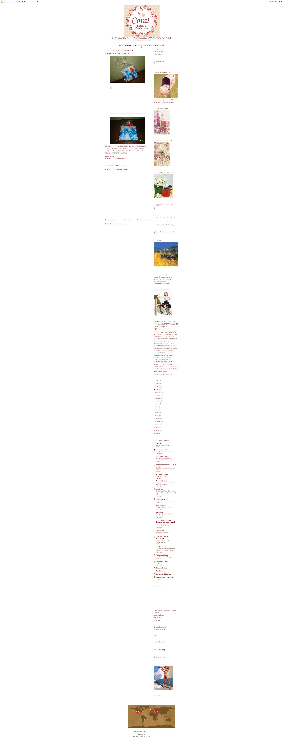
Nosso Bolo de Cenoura (162, 476)
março (157, 418)
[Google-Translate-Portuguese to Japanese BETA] (171, 218)
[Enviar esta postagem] (113, 156)
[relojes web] (159, 655)
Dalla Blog (159, 443)
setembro (158, 401)
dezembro (158, 392)
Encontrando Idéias (161, 568)
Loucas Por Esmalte (161, 450)
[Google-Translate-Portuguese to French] (160, 218)
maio (157, 412)
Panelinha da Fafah (162, 555)
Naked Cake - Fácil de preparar (164, 557)
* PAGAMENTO (158, 54)
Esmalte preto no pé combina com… (165, 451)
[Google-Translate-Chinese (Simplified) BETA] (157, 218)
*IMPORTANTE (158, 49)
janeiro (157, 424)
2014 (157, 384)
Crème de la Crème (162, 561)
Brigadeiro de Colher (162, 499)
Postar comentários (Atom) (118, 224)
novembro (158, 395)
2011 (157, 427)
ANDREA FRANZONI (164, 329)
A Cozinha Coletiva (162, 474)
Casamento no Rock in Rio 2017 (164, 507)
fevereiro (158, 421)
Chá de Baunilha (161, 547)
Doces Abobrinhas (161, 481)
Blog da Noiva (160, 571)
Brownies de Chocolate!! (162, 532)
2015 (157, 381)
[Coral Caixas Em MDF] (154, 64)
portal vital (157, 620)
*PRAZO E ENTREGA (160, 52)
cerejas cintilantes (159, 615)
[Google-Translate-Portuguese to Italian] (167, 218)
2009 (157, 433)
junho (157, 409)
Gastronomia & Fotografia (163, 574)
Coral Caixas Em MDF (160, 61)
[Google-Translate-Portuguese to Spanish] (167, 223)
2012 (157, 390)
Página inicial (128, 220)
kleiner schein (158, 617)
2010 (157, 430)
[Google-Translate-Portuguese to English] (174, 218)
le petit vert (159, 489)
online (155, 636)
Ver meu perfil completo (163, 374)
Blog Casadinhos (161, 505)
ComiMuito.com (160, 530)
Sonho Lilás (159, 512)
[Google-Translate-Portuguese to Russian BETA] (164, 223)
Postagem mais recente (112, 220)
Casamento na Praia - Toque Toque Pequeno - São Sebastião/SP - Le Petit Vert (166, 492)
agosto (157, 404)
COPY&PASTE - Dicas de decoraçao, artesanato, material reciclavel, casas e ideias (165, 522)
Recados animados (141, 736)
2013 (157, 387)
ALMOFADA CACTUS (162, 525)
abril (157, 415)
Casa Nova (159, 563)
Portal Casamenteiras (162, 456)
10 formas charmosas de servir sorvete (166, 501)
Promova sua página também (161, 66)
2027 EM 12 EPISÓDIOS (162, 445)
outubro (157, 398)
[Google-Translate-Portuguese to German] (164, 218)
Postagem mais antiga (143, 220)
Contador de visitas (159, 629)
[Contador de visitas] (160, 627)
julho (157, 407)
